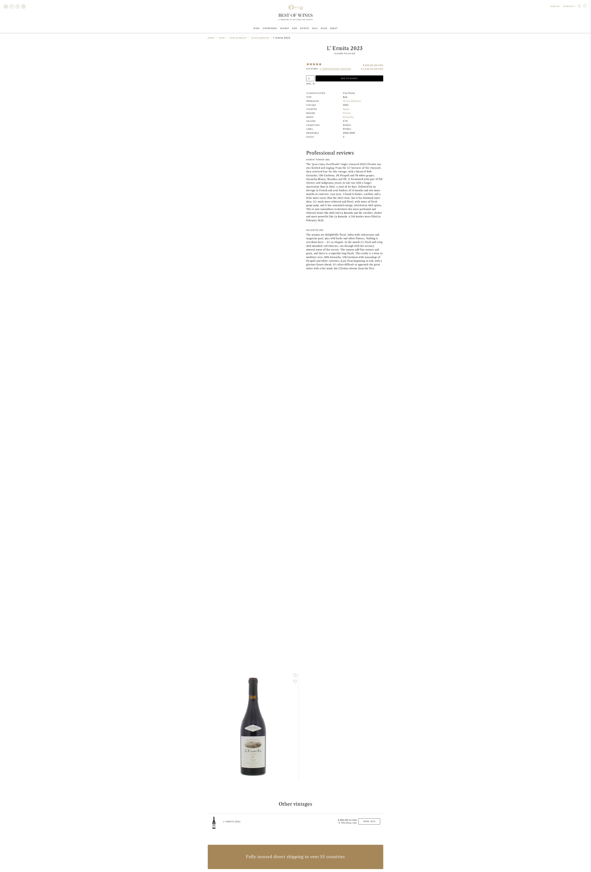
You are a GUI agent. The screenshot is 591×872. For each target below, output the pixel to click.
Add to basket (349, 78)
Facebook (17, 6)
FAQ (11, 6)
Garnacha (348, 117)
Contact (5, 6)
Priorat (347, 113)
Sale (315, 28)
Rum (294, 28)
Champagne (270, 28)
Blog (324, 28)
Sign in (555, 6)
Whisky (284, 28)
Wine (256, 28)
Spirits (304, 28)
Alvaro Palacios (344, 53)
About (334, 28)
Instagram (23, 6)
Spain (346, 109)
